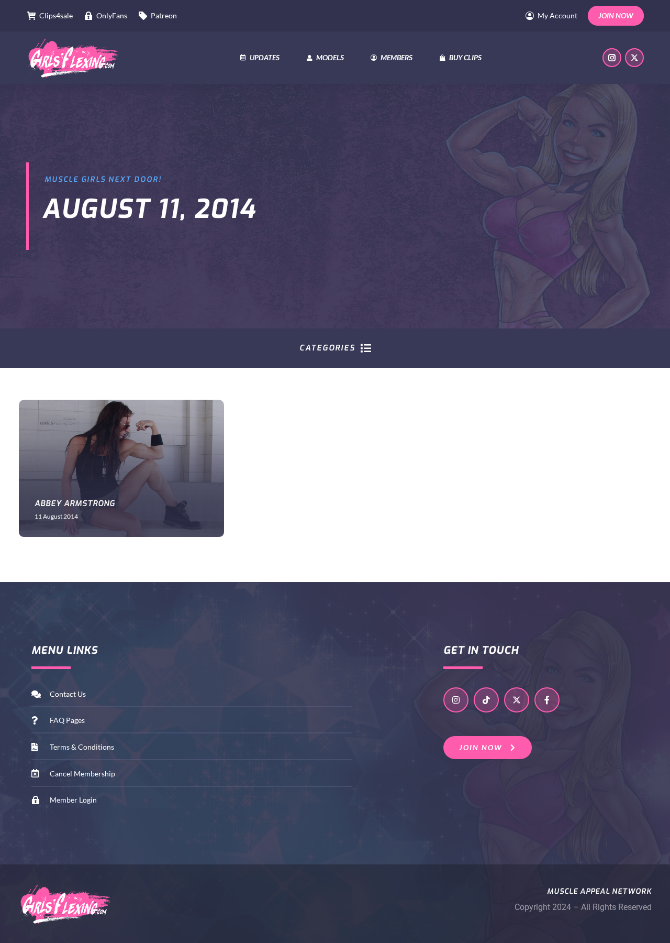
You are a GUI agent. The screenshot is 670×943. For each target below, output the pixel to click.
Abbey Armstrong (75, 503)
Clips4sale (56, 15)
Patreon (164, 15)
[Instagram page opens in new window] (611, 57)
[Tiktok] (486, 699)
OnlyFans (111, 15)
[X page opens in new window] (634, 57)
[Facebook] (547, 699)
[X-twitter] (516, 699)
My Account (557, 15)
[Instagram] (455, 699)
